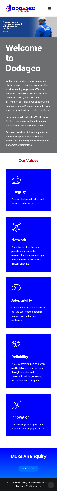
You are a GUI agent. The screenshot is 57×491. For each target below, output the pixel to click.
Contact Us (28, 468)
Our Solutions (5, 31)
